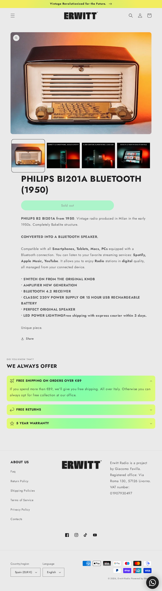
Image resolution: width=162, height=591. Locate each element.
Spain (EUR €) (23, 572)
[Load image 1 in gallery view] (28, 155)
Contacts (16, 519)
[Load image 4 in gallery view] (133, 155)
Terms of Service (22, 500)
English (51, 572)
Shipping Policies (23, 490)
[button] (12, 15)
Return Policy (19, 481)
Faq (13, 471)
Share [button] (30, 338)
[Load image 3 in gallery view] (98, 155)
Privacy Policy (20, 509)
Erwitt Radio (124, 578)
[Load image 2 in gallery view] (63, 155)
